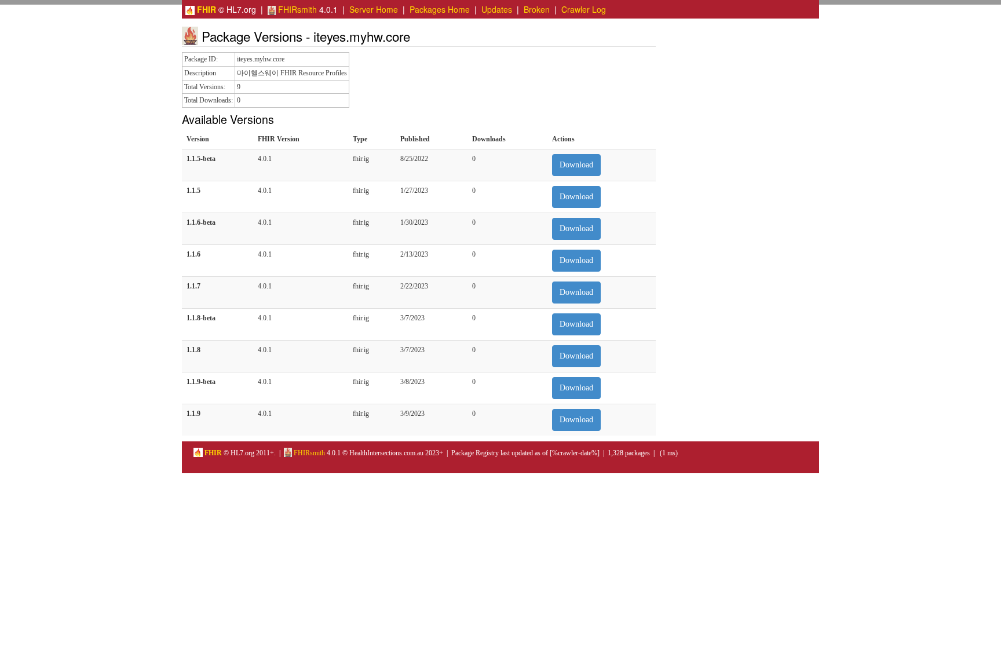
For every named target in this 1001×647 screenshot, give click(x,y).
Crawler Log (583, 9)
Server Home (373, 9)
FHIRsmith (296, 9)
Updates (496, 9)
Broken (537, 9)
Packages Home (440, 9)
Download (576, 164)
